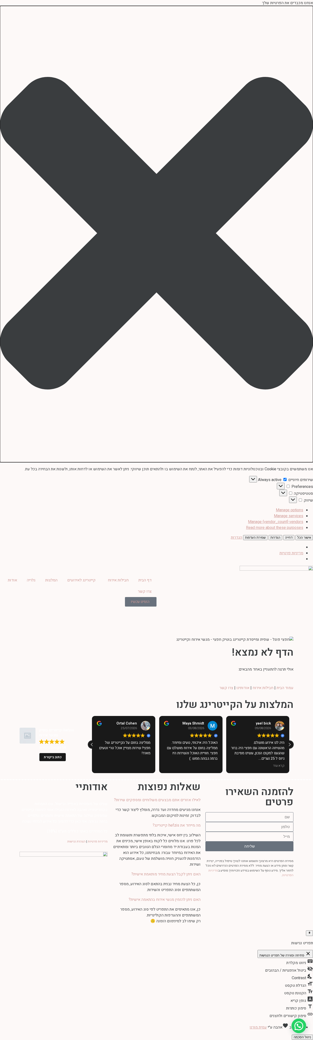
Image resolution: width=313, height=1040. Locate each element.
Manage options (289, 510)
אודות (12, 580)
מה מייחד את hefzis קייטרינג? (177, 825)
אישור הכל (304, 537)
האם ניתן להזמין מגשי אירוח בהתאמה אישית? (165, 900)
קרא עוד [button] (279, 766)
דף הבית (145, 580)
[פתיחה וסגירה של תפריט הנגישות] (309, 933)
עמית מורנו (258, 1027)
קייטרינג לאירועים (81, 580)
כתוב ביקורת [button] (53, 757)
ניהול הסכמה (302, 1037)
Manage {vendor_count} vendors (275, 522)
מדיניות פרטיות (291, 553)
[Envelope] (234, 892)
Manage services (288, 516)
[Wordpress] (217, 892)
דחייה (288, 537)
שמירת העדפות (255, 537)
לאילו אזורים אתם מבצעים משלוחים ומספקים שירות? (157, 800)
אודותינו (242, 688)
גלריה (31, 580)
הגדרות (275, 537)
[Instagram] (270, 892)
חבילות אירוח (118, 580)
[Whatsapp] (252, 892)
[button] (156, 234)
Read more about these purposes (274, 528)
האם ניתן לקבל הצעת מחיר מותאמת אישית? (166, 874)
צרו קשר (145, 591)
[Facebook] (287, 892)
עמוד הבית (285, 688)
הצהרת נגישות (76, 841)
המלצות (51, 580)
